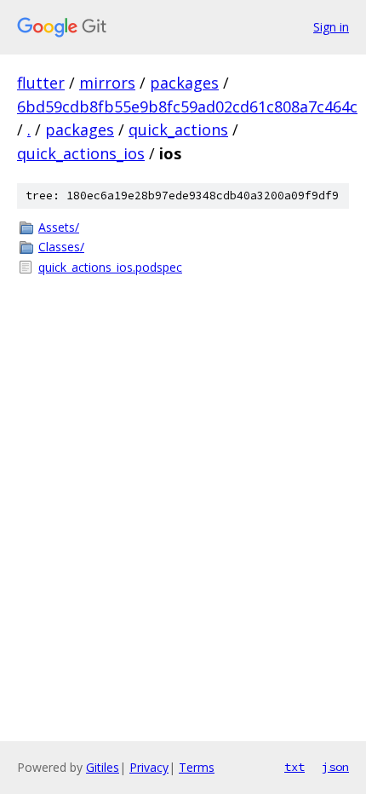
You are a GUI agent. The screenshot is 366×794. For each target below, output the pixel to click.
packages (184, 82)
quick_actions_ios (81, 153)
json (335, 766)
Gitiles (102, 767)
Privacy (149, 767)
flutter (41, 82)
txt (294, 766)
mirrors (107, 82)
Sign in (331, 27)
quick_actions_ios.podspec (110, 267)
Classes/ (61, 247)
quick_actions (178, 129)
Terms (196, 767)
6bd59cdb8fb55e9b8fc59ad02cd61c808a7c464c (187, 106)
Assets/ (58, 227)
